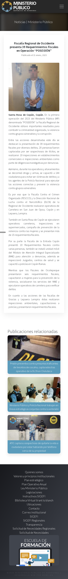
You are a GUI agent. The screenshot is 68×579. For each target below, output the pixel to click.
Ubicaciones (34, 504)
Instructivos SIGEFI (34, 496)
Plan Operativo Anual (34, 484)
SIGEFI (34, 516)
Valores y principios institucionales (34, 476)
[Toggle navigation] (62, 6)
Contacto (34, 508)
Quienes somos (34, 472)
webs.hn (47, 575)
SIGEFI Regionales (34, 520)
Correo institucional (34, 512)
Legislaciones (34, 492)
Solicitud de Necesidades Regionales (34, 528)
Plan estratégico (34, 480)
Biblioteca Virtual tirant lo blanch (34, 500)
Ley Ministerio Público (34, 488)
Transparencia (34, 524)
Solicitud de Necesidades (34, 532)
